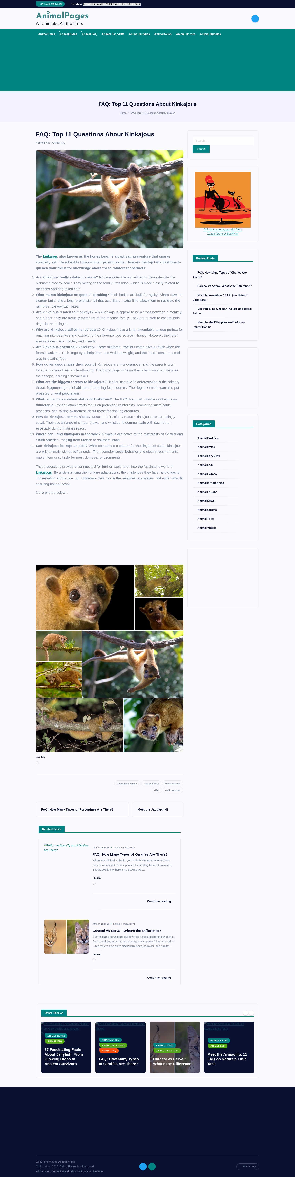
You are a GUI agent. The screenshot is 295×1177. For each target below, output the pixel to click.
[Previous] (245, 1012)
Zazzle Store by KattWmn (223, 233)
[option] (66, 1047)
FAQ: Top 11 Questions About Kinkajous (152, 112)
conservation (173, 783)
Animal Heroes (185, 34)
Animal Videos (206, 527)
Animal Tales (46, 34)
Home (123, 112)
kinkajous (44, 472)
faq (157, 790)
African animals (101, 847)
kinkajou (50, 256)
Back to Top (249, 1166)
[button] (85, 597)
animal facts (152, 783)
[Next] (251, 1012)
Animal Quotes (207, 509)
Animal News (163, 34)
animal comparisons (124, 847)
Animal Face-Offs (113, 34)
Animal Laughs (207, 492)
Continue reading (159, 901)
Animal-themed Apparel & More (223, 229)
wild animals (173, 790)
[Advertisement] (147, 65)
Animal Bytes (68, 34)
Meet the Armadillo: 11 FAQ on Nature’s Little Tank (173, 1059)
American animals (128, 783)
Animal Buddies (139, 34)
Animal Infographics (210, 483)
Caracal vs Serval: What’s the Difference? (224, 286)
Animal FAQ (89, 34)
